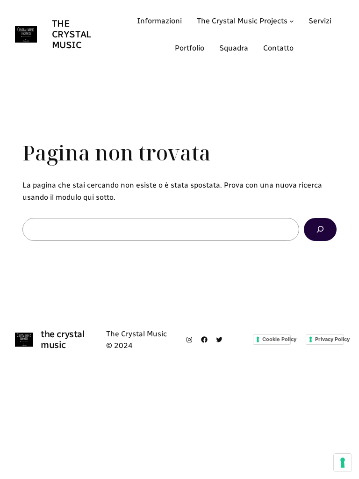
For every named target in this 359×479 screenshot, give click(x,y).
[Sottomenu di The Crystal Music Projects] (291, 21)
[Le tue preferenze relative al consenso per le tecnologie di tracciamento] (343, 463)
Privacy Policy (329, 339)
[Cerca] (320, 229)
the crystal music (71, 34)
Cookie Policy (276, 339)
